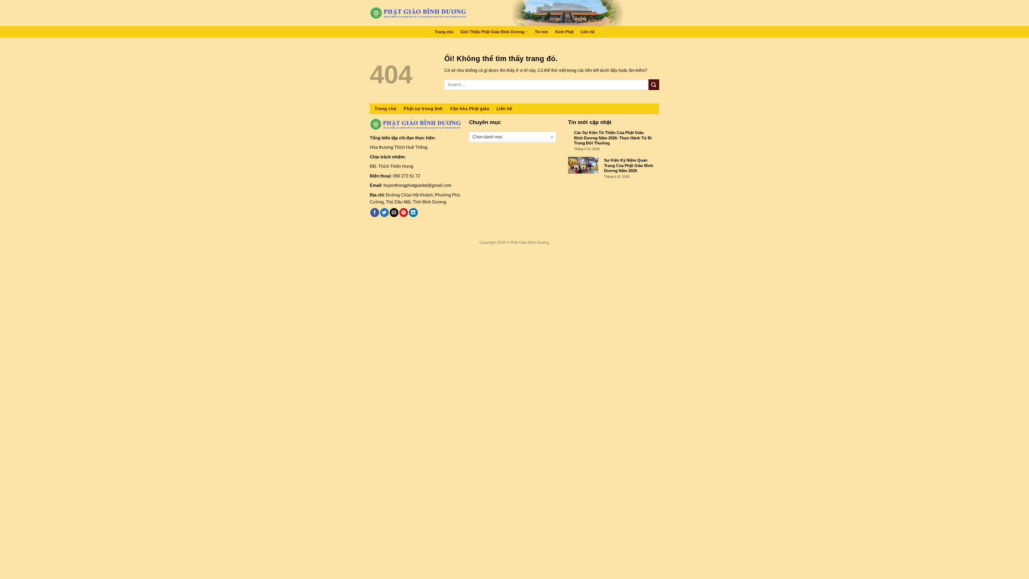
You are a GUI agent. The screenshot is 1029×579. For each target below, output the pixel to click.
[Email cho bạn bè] (394, 212)
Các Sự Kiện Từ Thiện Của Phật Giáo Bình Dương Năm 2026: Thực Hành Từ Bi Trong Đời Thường (613, 137)
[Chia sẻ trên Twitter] (384, 212)
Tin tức (541, 31)
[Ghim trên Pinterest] (403, 212)
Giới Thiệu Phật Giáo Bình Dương (492, 31)
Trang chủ (444, 31)
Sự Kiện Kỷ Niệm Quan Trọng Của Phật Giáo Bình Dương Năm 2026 (628, 165)
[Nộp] (653, 84)
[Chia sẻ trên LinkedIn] (413, 212)
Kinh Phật (564, 31)
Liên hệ (587, 31)
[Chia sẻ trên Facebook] (374, 212)
